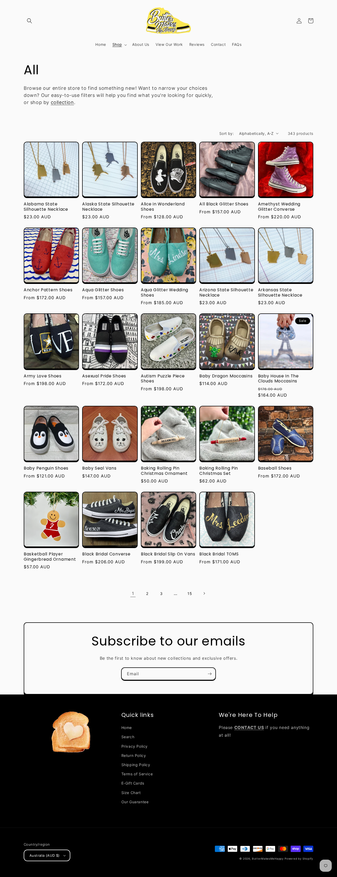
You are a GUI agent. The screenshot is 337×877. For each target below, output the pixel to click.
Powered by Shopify (299, 858)
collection (62, 102)
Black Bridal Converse (106, 553)
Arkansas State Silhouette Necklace (280, 292)
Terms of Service (137, 774)
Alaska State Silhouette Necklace (108, 206)
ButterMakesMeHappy (268, 858)
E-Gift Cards (132, 783)
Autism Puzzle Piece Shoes (163, 378)
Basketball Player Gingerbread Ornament (50, 556)
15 (189, 593)
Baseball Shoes (275, 468)
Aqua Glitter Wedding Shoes (164, 292)
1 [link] (133, 593)
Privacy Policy (134, 746)
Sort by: (226, 133)
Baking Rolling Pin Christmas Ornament (164, 471)
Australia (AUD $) (44, 855)
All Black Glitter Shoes (224, 203)
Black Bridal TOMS (219, 553)
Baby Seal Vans (99, 468)
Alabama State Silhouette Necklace (46, 206)
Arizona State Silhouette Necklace (226, 292)
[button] (29, 21)
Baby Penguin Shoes (46, 468)
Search (128, 737)
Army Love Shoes (43, 375)
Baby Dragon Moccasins (225, 375)
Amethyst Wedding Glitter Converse (279, 206)
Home (126, 727)
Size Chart (131, 792)
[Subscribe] (209, 673)
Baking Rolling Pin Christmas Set (218, 471)
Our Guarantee (135, 802)
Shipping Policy (135, 764)
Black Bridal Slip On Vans (168, 553)
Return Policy (133, 755)
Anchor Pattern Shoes (48, 289)
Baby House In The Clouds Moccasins (278, 378)
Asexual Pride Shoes (104, 375)
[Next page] (204, 593)
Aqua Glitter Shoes (103, 289)
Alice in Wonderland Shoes (163, 206)
